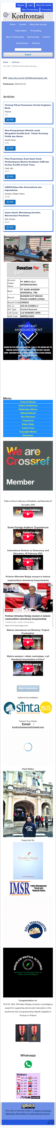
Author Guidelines (28, 405)
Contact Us (28, 420)
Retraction (28, 435)
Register (20, 5)
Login (30, 5)
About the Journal (38, 24)
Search (28, 54)
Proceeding (35, 30)
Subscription (21, 30)
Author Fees (28, 428)
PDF (11, 120)
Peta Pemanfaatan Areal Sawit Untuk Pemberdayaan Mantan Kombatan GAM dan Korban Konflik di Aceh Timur (27, 162)
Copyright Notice (28, 431)
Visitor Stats (28, 424)
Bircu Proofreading (15, 37)
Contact (46, 37)
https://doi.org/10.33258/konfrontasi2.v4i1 (27, 78)
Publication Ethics (28, 409)
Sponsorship (33, 37)
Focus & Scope (28, 402)
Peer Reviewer (28, 417)
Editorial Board (28, 413)
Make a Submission (28, 688)
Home (12, 24)
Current (22, 24)
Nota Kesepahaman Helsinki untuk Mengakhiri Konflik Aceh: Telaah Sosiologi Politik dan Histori (26, 133)
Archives (36, 43)
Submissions (22, 43)
